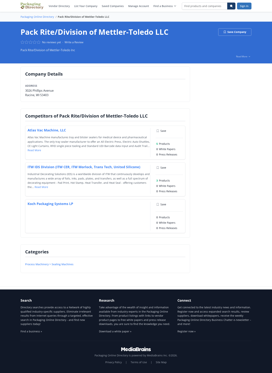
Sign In (244, 6)
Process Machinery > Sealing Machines (49, 264)
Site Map (161, 362)
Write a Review (74, 42)
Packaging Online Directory (37, 16)
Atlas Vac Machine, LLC (47, 130)
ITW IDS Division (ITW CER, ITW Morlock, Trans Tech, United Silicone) (84, 167)
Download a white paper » (115, 331)
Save (163, 131)
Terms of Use (139, 362)
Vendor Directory (59, 6)
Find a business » (31, 331)
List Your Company (85, 6)
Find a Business (163, 6)
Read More (34, 150)
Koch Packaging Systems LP (50, 203)
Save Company (236, 32)
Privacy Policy (113, 362)
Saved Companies (113, 6)
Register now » (186, 331)
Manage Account (138, 6)
